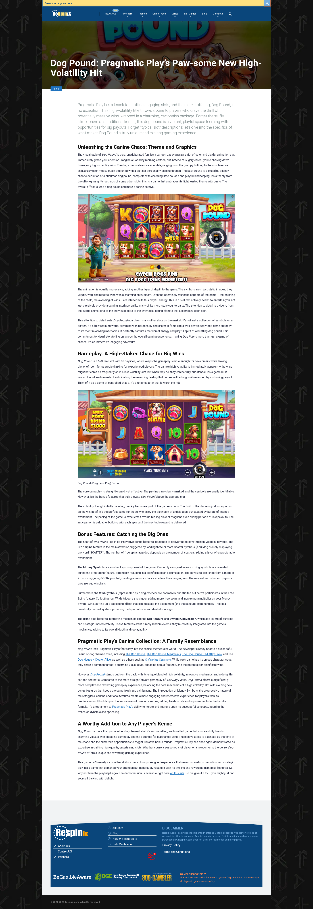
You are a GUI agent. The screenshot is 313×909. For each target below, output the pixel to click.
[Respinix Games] (66, 12)
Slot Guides (190, 13)
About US (64, 846)
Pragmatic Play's (122, 706)
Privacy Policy (171, 845)
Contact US (65, 851)
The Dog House (135, 654)
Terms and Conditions (176, 852)
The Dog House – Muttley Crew (202, 654)
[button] (230, 14)
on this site (177, 773)
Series (175, 13)
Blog (204, 13)
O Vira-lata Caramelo (158, 659)
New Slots (110, 13)
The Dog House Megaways (164, 654)
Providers (127, 13)
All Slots (117, 828)
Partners (63, 857)
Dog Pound (97, 674)
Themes (142, 13)
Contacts (218, 13)
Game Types (159, 13)
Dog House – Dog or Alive (94, 659)
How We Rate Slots (124, 839)
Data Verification (122, 844)
